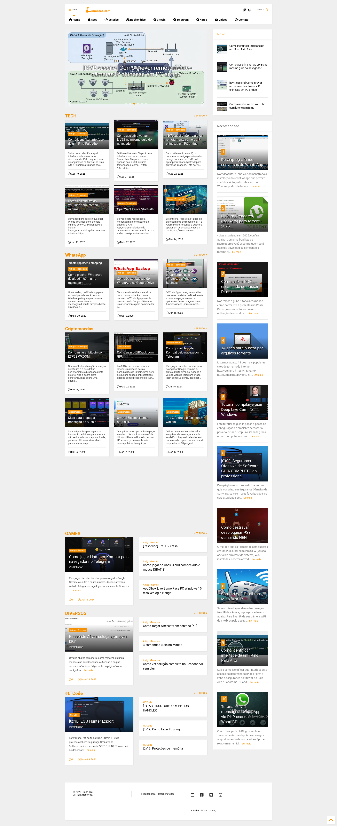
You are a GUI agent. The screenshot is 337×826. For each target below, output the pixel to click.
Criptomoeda (124, 346)
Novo (221, 34)
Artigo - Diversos (78, 630)
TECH (70, 116)
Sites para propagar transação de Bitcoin (82, 420)
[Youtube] (192, 795)
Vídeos (222, 19)
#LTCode (74, 693)
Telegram (182, 19)
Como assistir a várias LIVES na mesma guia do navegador (134, 140)
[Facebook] (202, 795)
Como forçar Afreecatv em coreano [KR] (170, 626)
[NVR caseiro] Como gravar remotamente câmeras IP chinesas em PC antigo (136, 71)
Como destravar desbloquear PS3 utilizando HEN (236, 532)
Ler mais (136, 86)
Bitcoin (161, 19)
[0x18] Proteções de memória (163, 748)
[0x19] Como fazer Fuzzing (161, 729)
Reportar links (148, 794)
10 (224, 698)
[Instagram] (220, 795)
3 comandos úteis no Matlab (162, 645)
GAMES (72, 533)
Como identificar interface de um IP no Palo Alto (86, 142)
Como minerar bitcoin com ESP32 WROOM (86, 354)
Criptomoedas (79, 328)
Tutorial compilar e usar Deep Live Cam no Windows (241, 409)
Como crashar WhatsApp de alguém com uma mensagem (85, 279)
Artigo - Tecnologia (78, 133)
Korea (203, 19)
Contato (243, 19)
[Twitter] (211, 795)
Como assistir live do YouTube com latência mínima (83, 205)
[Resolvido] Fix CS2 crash (160, 546)
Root (93, 19)
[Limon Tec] (98, 11)
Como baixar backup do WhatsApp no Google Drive (135, 281)
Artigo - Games (174, 342)
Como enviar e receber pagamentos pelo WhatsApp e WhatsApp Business (182, 277)
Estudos (113, 19)
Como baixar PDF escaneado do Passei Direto (239, 286)
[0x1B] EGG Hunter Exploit (91, 721)
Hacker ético (137, 19)
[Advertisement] (136, 495)
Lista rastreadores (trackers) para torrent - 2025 (241, 221)
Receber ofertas (166, 794)
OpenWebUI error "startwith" (135, 209)
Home (76, 19)
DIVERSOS (75, 613)
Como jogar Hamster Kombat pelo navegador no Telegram (184, 352)
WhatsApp (75, 255)
